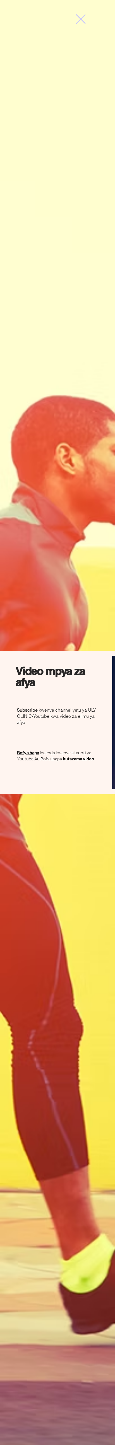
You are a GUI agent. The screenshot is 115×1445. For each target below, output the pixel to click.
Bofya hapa (67, 758)
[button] (81, 19)
